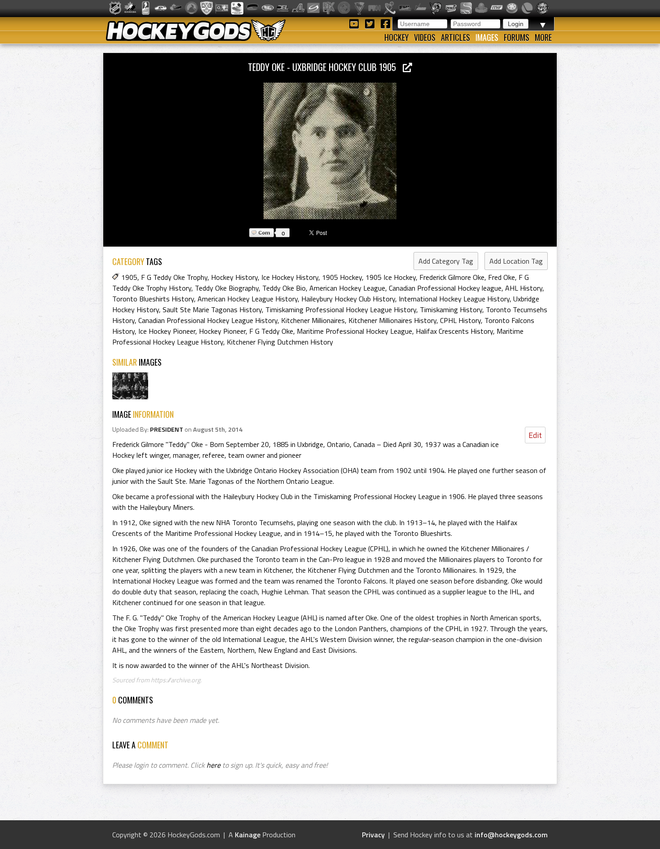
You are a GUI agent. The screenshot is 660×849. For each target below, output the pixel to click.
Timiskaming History (451, 309)
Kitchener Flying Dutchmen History (280, 341)
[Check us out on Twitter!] (371, 23)
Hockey (396, 37)
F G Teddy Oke (271, 331)
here (213, 765)
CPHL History (460, 320)
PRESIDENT (166, 429)
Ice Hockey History (289, 277)
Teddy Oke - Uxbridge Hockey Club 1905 (325, 67)
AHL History (523, 288)
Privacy (373, 834)
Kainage (247, 834)
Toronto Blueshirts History (153, 298)
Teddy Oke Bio (284, 288)
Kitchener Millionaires (313, 320)
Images (486, 37)
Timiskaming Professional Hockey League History (340, 309)
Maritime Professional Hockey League (354, 331)
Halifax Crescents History (454, 331)
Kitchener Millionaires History (392, 320)
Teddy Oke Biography (227, 288)
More (543, 37)
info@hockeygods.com (511, 834)
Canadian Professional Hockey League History (207, 320)
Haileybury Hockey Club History (348, 298)
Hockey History (234, 277)
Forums (516, 37)
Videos (425, 37)
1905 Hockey (342, 277)
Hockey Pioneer (222, 331)
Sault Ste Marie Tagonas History (212, 309)
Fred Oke (501, 277)
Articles (455, 37)
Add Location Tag (516, 261)
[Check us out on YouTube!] (355, 23)
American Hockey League (347, 288)
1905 (129, 277)
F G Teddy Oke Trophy (174, 277)
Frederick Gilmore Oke (451, 277)
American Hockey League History (248, 298)
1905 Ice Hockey (390, 277)
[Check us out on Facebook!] (385, 23)
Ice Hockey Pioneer (166, 331)
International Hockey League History (454, 298)
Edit (535, 435)
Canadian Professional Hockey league (445, 288)
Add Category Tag (445, 261)
